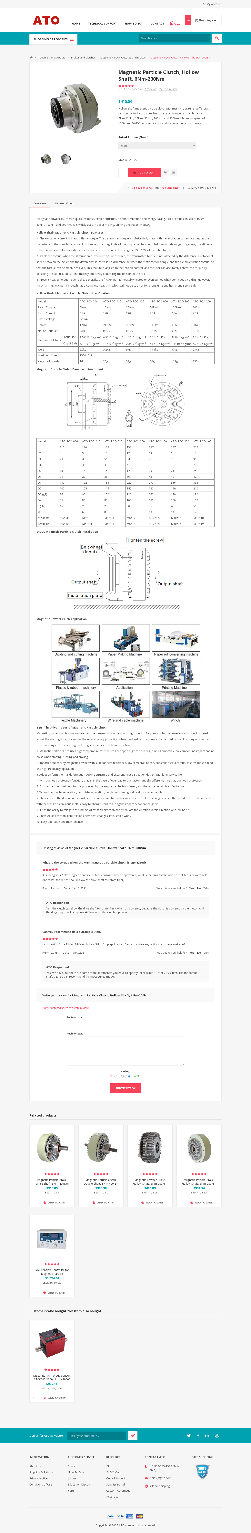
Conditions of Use (40, 1484)
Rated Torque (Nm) (132, 137)
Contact (157, 23)
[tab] (39, 203)
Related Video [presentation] (64, 203)
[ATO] (31, 57)
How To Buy (134, 23)
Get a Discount (115, 1478)
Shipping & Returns (41, 1472)
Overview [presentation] (40, 203)
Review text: (75, 1033)
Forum (72, 1490)
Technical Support (102, 23)
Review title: (75, 1017)
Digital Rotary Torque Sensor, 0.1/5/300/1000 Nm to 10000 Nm (52, 1379)
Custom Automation (119, 1490)
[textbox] (174, 38)
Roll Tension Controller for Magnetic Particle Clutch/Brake (52, 1273)
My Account (214, 4)
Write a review (168, 89)
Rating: (125, 1071)
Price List (112, 1496)
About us (35, 1466)
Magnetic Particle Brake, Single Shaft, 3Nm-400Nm (52, 1181)
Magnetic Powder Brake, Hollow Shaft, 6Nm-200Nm (150, 1181)
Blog (109, 1466)
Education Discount (80, 1484)
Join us (72, 1478)
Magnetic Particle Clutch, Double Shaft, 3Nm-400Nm (101, 1181)
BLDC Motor (114, 1472)
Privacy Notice (38, 1478)
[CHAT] (175, 23)
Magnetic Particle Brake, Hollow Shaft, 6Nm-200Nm (199, 1181)
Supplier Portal (115, 1484)
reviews (150, 89)
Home (76, 23)
